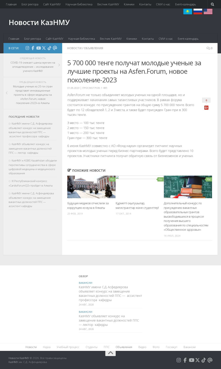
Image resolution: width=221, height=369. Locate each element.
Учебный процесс (68, 347)
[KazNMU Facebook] (33, 48)
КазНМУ (13, 362)
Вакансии (85, 282)
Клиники (129, 4)
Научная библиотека (78, 4)
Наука (46, 347)
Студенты (91, 347)
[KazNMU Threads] (55, 48)
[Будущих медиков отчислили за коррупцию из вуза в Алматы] (91, 187)
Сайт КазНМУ (52, 4)
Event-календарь (185, 4)
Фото (156, 347)
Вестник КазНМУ (108, 4)
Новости (74, 48)
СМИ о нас (163, 4)
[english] (208, 11)
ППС (106, 347)
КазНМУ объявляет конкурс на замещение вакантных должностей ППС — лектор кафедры (30, 148)
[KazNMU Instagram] (27, 48)
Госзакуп (171, 347)
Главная (11, 4)
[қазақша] (187, 11)
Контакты (145, 4)
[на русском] (198, 11)
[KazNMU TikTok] (49, 48)
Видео (142, 347)
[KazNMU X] (44, 48)
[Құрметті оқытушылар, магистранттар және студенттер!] (140, 187)
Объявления (93, 48)
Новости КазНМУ (39, 22)
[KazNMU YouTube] (38, 48)
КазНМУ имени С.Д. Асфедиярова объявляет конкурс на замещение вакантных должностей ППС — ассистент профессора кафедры (110, 293)
